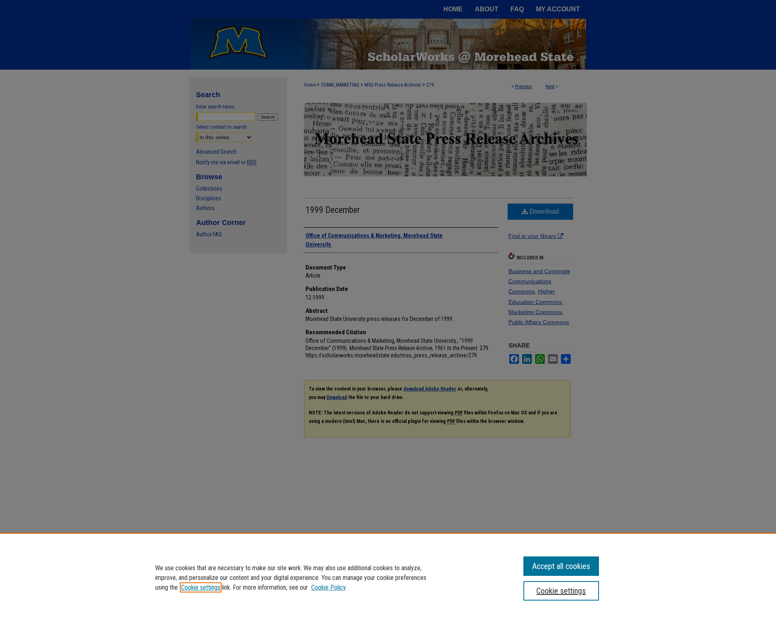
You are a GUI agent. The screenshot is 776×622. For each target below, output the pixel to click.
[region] (388, 577)
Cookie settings (200, 587)
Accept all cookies (561, 566)
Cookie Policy (328, 587)
